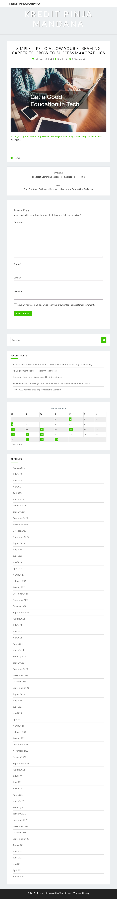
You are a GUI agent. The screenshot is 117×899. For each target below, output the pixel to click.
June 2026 (18, 480)
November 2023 (20, 675)
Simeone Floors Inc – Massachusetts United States (37, 377)
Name (17, 264)
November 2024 (20, 599)
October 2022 (19, 757)
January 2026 (19, 511)
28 (42, 439)
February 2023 (19, 732)
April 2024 (18, 643)
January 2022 (19, 813)
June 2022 (18, 782)
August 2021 (19, 845)
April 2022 (18, 794)
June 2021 (18, 857)
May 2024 (17, 637)
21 (42, 434)
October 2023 (19, 681)
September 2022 (21, 763)
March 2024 (18, 650)
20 (27, 434)
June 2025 (18, 555)
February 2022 (19, 807)
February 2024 (19, 656)
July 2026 (17, 474)
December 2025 (20, 518)
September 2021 (21, 838)
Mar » (19, 444)
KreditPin (62, 59)
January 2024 (19, 662)
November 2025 (20, 524)
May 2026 (17, 486)
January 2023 (19, 738)
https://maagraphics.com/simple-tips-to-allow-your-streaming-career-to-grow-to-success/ (56, 136)
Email (17, 277)
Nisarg (85, 893)
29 (56, 439)
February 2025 (19, 581)
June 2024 (18, 631)
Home (17, 157)
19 (13, 434)
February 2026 (19, 505)
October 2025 (19, 530)
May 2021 (17, 864)
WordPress (65, 893)
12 (13, 429)
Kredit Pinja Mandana (24, 3)
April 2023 (18, 719)
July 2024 (17, 625)
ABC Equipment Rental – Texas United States (35, 370)
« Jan (13, 444)
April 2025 (18, 568)
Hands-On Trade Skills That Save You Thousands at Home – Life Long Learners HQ (52, 364)
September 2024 (21, 612)
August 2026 (19, 467)
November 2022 (20, 750)
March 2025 (18, 574)
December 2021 (20, 819)
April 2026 (18, 493)
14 (42, 429)
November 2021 (20, 826)
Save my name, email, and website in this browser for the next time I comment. (56, 304)
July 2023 (17, 700)
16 (71, 429)
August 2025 (19, 543)
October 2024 (19, 606)
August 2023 (19, 694)
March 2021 (18, 876)
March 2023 (18, 725)
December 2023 (20, 669)
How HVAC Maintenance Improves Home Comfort (37, 389)
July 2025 (17, 549)
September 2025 (21, 537)
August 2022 (19, 769)
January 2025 (19, 587)
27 (27, 439)
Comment (19, 222)
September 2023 (21, 687)
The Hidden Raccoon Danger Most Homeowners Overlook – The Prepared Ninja (51, 383)
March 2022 (18, 801)
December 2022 (20, 744)
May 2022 (17, 788)
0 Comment (78, 59)
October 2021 (19, 832)
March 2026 (18, 499)
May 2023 (17, 713)
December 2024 (20, 593)
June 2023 (18, 706)
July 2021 (17, 851)
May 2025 (17, 562)
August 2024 (19, 618)
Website (18, 291)
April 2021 (18, 870)
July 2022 (17, 775)
